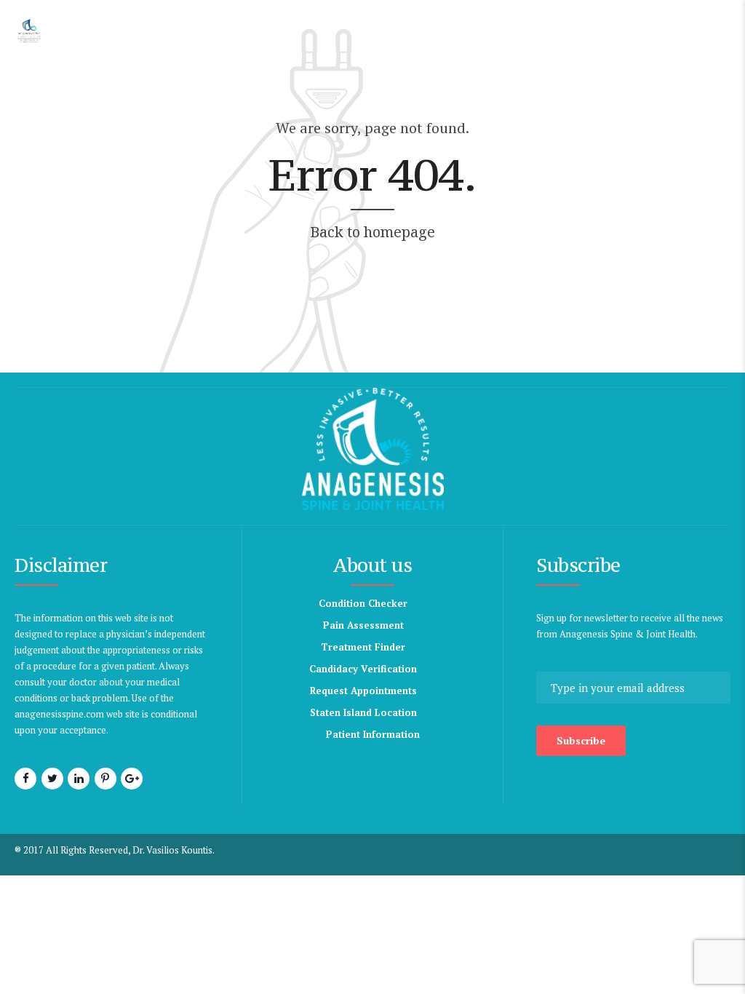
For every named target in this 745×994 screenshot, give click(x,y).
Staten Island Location (363, 712)
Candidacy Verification (363, 668)
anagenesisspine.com (59, 713)
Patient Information (373, 734)
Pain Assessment (363, 625)
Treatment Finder (363, 646)
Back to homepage (372, 232)
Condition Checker (363, 603)
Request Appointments (363, 690)
